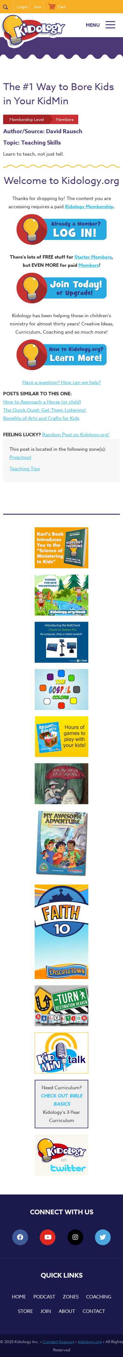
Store (25, 1311)
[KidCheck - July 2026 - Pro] (61, 642)
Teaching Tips (24, 468)
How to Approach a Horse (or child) (42, 401)
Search (8, 7)
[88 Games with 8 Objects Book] (61, 736)
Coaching (98, 1296)
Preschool (20, 457)
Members (89, 265)
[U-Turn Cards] (61, 1005)
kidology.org (90, 1341)
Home (19, 1296)
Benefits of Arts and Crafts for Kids (41, 418)
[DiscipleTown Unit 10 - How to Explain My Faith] (61, 932)
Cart (62, 6)
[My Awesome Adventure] (61, 844)
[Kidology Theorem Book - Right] (61, 547)
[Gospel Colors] (61, 689)
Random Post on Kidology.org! (75, 434)
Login (22, 6)
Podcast (44, 1296)
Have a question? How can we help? (61, 382)
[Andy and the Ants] (61, 783)
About (67, 1311)
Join (37, 6)
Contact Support (58, 1341)
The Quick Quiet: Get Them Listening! (44, 410)
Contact (94, 1311)
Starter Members (93, 257)
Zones (71, 1296)
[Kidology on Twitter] (61, 1155)
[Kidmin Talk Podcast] (61, 1053)
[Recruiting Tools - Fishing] (61, 595)
